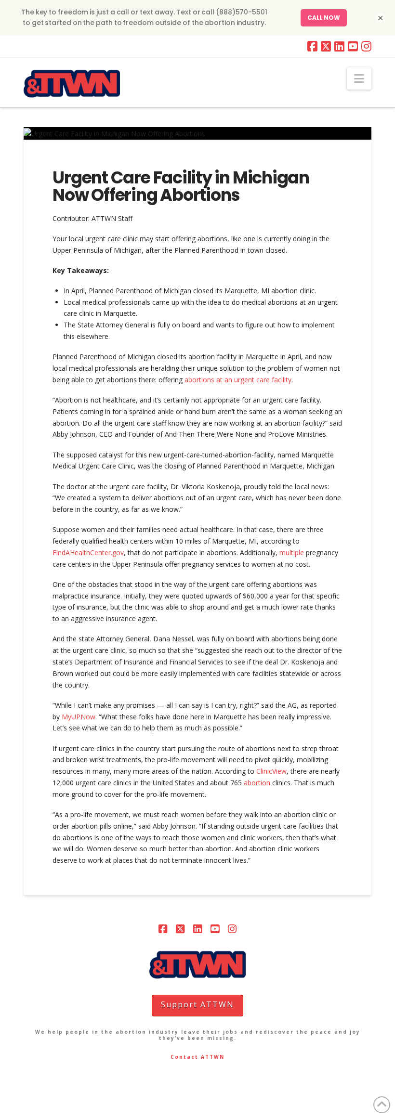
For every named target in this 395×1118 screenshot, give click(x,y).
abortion (258, 782)
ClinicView (271, 771)
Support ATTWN (197, 1004)
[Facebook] (312, 46)
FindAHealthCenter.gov (88, 552)
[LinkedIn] (339, 46)
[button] (359, 78)
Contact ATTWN (197, 1056)
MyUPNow (78, 716)
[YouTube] (353, 46)
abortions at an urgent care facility (237, 379)
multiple (291, 552)
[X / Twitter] (326, 46)
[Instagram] (366, 46)
